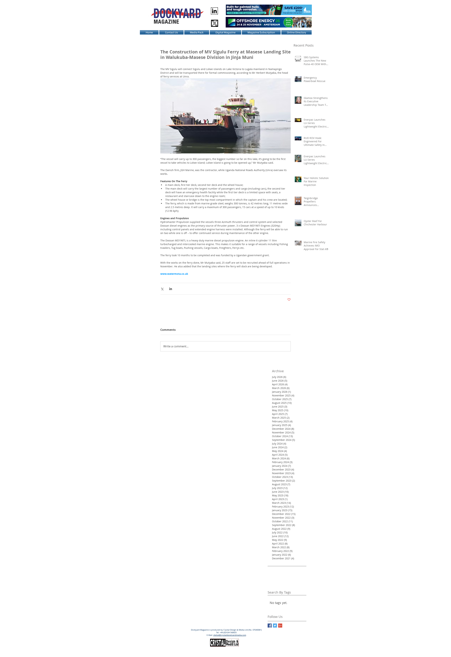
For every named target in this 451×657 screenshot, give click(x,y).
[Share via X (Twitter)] (162, 288)
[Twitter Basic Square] (275, 625)
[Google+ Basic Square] (280, 625)
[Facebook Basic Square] (270, 625)
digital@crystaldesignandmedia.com (229, 635)
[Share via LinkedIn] (170, 288)
